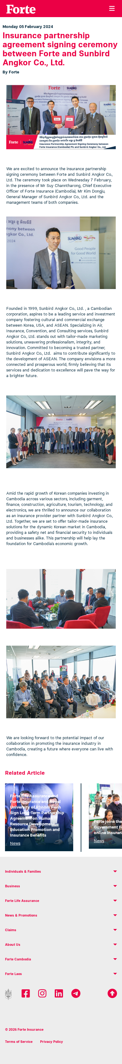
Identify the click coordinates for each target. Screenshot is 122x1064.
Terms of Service (19, 1041)
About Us (12, 944)
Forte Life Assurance (22, 900)
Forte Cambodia (18, 959)
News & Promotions (21, 915)
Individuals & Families (23, 871)
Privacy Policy (51, 1041)
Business (12, 886)
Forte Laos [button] (13, 974)
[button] (61, 871)
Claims (10, 930)
